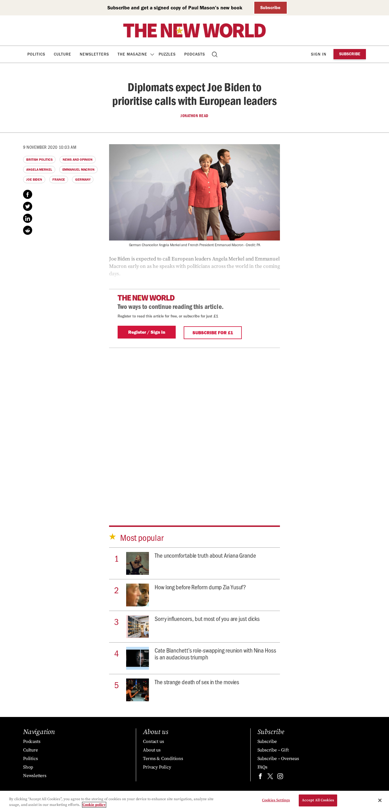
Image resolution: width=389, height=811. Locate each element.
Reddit (27, 230)
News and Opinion (77, 160)
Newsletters (94, 54)
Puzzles (167, 54)
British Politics (39, 160)
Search (215, 54)
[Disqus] (194, 435)
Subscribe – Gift (273, 750)
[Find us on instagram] (280, 777)
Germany (82, 180)
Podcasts (194, 54)
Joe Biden (34, 180)
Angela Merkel (39, 170)
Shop (28, 767)
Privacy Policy (157, 767)
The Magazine (132, 54)
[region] (194, 801)
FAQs (262, 767)
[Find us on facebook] (260, 777)
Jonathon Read (194, 115)
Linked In (27, 218)
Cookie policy (94, 804)
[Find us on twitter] (270, 777)
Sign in (318, 54)
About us (151, 750)
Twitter (27, 206)
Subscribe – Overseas (278, 758)
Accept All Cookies (318, 800)
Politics (36, 54)
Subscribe (270, 7)
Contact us (153, 741)
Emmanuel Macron (78, 170)
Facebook (27, 194)
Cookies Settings (276, 800)
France (58, 180)
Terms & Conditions (163, 758)
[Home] (194, 30)
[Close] (380, 800)
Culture (62, 54)
